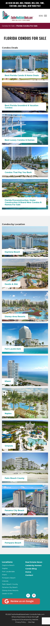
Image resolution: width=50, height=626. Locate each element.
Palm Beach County (10, 584)
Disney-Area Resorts (10, 590)
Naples (5, 568)
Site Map (31, 622)
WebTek (35, 619)
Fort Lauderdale (8, 571)
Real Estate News (33, 562)
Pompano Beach (8, 578)
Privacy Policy (20, 622)
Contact (29, 575)
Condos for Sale (8, 26)
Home (28, 572)
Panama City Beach (10, 587)
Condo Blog (31, 569)
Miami (4, 575)
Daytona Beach (8, 565)
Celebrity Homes (33, 565)
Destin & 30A (7, 593)
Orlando (5, 581)
